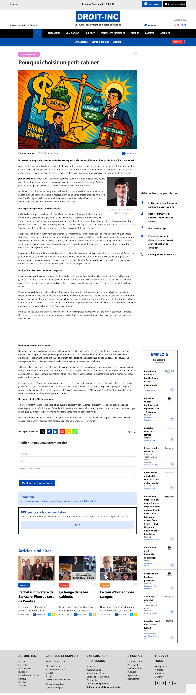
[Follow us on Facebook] (181, 25)
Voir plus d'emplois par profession (104, 687)
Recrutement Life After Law (150, 418)
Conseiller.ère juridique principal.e (151, 577)
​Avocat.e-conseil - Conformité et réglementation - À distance (152, 405)
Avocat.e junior (94, 669)
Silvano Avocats (150, 390)
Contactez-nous (135, 661)
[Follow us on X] (174, 25)
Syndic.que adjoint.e (149, 598)
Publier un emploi (54, 687)
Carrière (149, 33)
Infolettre (152, 25)
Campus (135, 33)
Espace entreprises (176, 4)
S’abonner (159, 676)
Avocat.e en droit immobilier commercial (150, 552)
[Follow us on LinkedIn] (185, 25)
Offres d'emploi (100, 42)
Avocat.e (91, 666)
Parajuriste (92, 680)
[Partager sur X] (42, 431)
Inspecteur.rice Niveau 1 (151, 449)
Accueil (21, 661)
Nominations (72, 33)
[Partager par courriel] (62, 431)
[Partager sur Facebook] (49, 431)
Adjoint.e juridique (95, 673)
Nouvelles (24, 585)
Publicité (110, 4)
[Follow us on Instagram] (178, 25)
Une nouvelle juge (157, 228)
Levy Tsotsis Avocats (151, 539)
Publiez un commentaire (37, 483)
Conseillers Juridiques (113, 33)
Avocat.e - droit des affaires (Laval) (152, 624)
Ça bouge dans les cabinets (162, 254)
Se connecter (154, 4)
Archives (165, 33)
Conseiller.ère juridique (98, 676)
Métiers (116, 42)
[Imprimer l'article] (53, 614)
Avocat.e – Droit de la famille (149, 431)
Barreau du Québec (151, 464)
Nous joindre (98, 4)
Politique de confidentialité (134, 666)
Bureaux (90, 33)
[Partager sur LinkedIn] (55, 431)
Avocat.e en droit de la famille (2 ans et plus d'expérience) (151, 378)
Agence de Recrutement (133, 677)
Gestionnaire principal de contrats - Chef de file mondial (151, 478)
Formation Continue (55, 669)
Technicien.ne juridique (98, 683)
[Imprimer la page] (68, 431)
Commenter (40, 614)
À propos (86, 4)
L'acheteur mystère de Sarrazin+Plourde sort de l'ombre (160, 217)
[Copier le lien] (74, 431)
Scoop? (177, 41)
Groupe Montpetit (150, 440)
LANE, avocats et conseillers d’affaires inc (151, 636)
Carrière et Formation (29, 54)
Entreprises (81, 42)
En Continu (54, 33)
